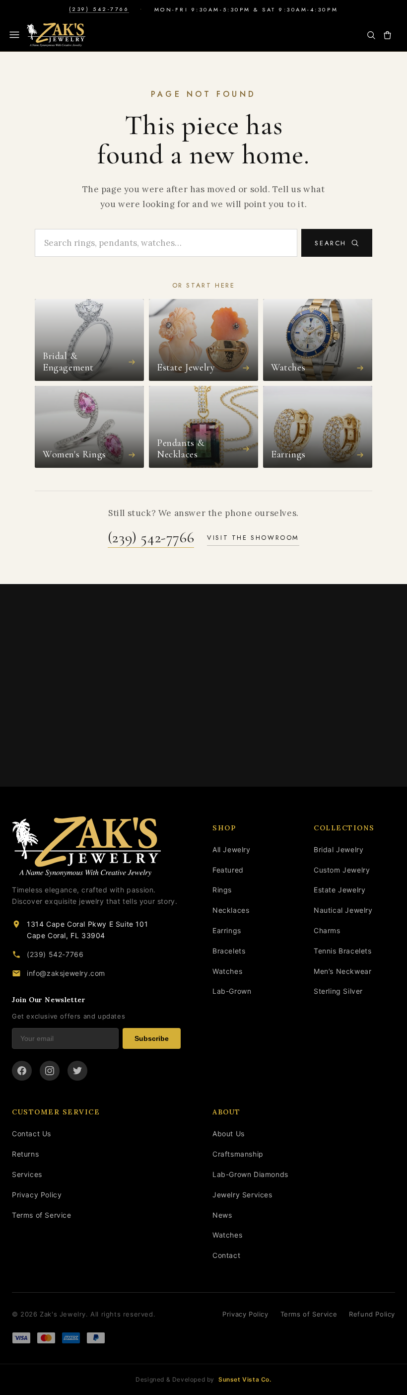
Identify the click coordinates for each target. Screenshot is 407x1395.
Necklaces (230, 910)
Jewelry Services (242, 1194)
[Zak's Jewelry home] (96, 846)
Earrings (226, 930)
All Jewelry (231, 849)
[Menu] (14, 34)
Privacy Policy (37, 1194)
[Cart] (387, 35)
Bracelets (228, 951)
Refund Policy (372, 1314)
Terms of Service (41, 1215)
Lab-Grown (231, 991)
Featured (228, 870)
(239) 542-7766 (99, 9)
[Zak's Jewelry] (56, 35)
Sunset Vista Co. (244, 1379)
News (222, 1215)
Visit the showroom (253, 537)
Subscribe (152, 1038)
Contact (226, 1255)
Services (27, 1174)
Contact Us (31, 1133)
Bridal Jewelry (338, 849)
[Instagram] (50, 1071)
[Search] (371, 35)
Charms (327, 930)
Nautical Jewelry (343, 910)
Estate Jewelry (339, 889)
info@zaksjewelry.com (66, 973)
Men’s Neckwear (342, 971)
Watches (227, 971)
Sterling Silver (338, 991)
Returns (25, 1154)
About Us (228, 1133)
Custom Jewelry (342, 870)
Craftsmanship (238, 1154)
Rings (222, 889)
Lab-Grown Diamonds (250, 1174)
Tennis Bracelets (343, 951)
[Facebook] (22, 1071)
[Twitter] (77, 1071)
